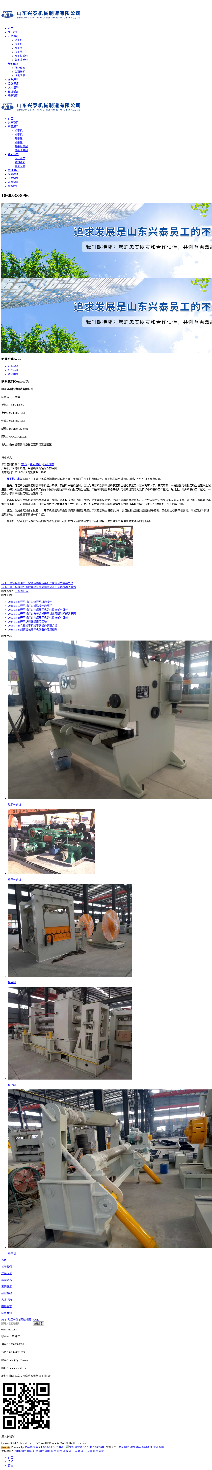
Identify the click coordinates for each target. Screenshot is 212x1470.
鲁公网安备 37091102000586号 (86, 1447)
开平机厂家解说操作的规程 (30, 605)
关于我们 (13, 32)
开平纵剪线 (21, 56)
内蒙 (101, 1451)
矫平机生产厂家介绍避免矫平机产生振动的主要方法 (37, 583)
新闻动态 (13, 63)
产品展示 (13, 36)
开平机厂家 (13, 479)
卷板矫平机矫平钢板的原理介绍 (32, 625)
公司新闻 (20, 71)
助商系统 (30, 1447)
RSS (3, 1319)
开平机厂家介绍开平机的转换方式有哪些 (38, 609)
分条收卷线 (21, 59)
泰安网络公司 (127, 1447)
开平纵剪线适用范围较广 (28, 621)
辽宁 (83, 1451)
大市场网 (158, 1447)
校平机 (19, 44)
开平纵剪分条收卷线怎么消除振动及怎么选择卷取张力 (38, 587)
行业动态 (20, 67)
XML (36, 1319)
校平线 (19, 52)
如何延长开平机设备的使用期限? (33, 629)
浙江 (71, 1451)
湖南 (41, 1451)
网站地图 (25, 1319)
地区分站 (13, 1319)
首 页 (24, 464)
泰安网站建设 (144, 1447)
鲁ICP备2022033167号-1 (49, 1447)
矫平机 (19, 40)
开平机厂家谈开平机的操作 (30, 601)
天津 (89, 1451)
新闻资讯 (35, 464)
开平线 (19, 48)
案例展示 (13, 79)
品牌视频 (13, 83)
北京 (95, 1451)
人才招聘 (13, 87)
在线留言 (13, 91)
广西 (35, 1451)
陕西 (53, 1451)
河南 (23, 1451)
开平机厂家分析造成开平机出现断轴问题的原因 (42, 613)
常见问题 (20, 75)
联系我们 (13, 95)
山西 (59, 1451)
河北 (18, 1451)
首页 (10, 28)
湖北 (47, 1451)
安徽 (77, 1451)
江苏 (65, 1451)
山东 (29, 1451)
